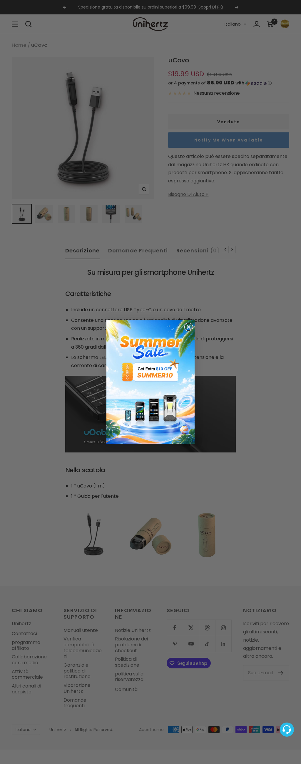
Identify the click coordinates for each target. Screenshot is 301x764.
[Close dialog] (188, 327)
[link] (150, 382)
